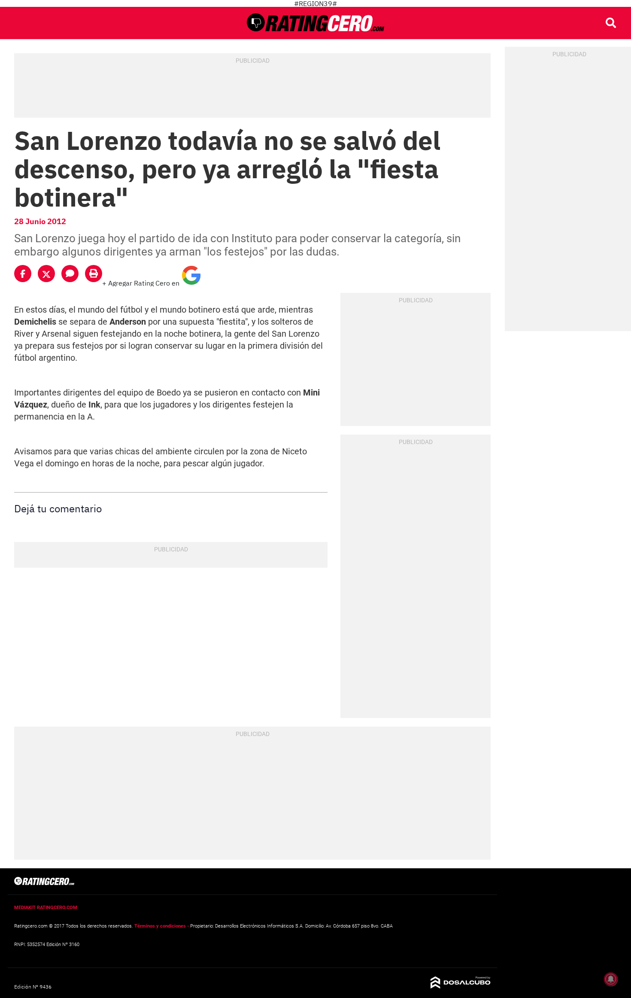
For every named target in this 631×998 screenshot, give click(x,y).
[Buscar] (611, 23)
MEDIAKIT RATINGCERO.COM (45, 907)
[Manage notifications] (611, 979)
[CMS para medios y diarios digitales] (461, 986)
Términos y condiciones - (161, 926)
